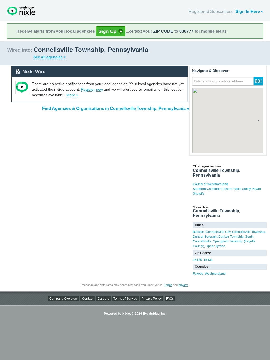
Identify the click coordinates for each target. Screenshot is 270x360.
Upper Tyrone (215, 246)
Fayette (198, 273)
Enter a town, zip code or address (219, 81)
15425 (197, 260)
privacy (183, 284)
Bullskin (198, 232)
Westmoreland (215, 273)
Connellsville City (218, 232)
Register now (92, 89)
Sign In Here (247, 11)
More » (72, 95)
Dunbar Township (231, 237)
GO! (258, 81)
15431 (208, 260)
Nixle (21, 11)
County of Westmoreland (210, 184)
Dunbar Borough (205, 237)
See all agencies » (49, 57)
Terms (168, 284)
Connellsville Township (248, 232)
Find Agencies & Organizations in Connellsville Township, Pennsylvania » (115, 108)
